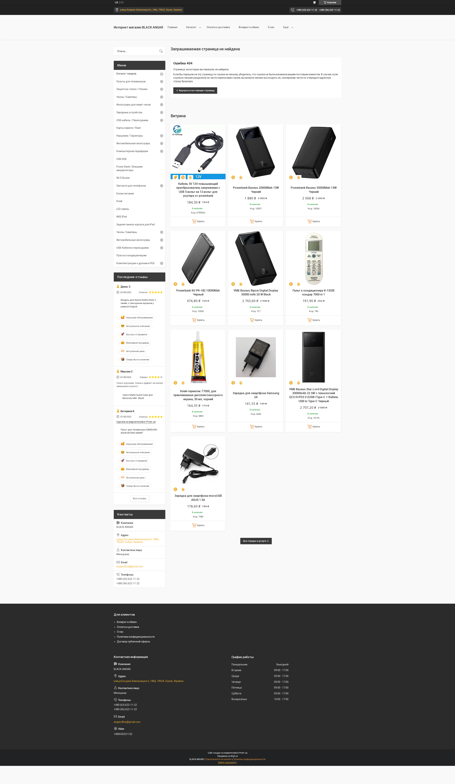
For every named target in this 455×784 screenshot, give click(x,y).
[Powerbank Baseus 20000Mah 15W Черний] (255, 151)
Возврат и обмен (249, 27)
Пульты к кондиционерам (131, 255)
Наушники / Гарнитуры (129, 135)
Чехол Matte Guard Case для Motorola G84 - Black (137, 396)
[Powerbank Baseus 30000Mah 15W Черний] (313, 151)
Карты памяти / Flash (128, 127)
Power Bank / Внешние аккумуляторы (129, 168)
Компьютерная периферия (132, 151)
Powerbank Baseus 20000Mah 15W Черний (256, 189)
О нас (271, 27)
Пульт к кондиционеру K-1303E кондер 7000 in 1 (314, 292)
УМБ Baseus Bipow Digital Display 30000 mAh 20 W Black (256, 292)
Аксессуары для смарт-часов (133, 104)
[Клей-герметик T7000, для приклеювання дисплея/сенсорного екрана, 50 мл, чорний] (198, 357)
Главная (172, 27)
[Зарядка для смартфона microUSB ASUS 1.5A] (198, 463)
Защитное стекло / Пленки (131, 89)
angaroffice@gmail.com (129, 566)
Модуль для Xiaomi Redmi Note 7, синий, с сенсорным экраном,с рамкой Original (138, 303)
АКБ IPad (121, 216)
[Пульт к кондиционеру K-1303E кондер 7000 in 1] (313, 258)
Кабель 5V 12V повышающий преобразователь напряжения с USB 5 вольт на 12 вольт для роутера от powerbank (198, 189)
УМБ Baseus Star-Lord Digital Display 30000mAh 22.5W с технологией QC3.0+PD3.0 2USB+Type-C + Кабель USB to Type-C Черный (313, 395)
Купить (201, 221)
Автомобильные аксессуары (133, 143)
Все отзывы (139, 498)
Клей (119, 201)
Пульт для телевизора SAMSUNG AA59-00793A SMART (139, 431)
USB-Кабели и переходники (132, 247)
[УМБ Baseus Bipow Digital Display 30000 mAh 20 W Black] (255, 258)
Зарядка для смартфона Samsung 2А (256, 395)
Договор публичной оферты (133, 641)
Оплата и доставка (218, 27)
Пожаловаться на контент (218, 759)
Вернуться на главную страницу (196, 90)
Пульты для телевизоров (131, 81)
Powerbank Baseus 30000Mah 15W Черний (314, 189)
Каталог (191, 27)
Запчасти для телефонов (131, 185)
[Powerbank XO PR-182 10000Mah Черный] (198, 258)
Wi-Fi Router (123, 177)
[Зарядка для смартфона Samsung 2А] (255, 357)
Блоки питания (125, 193)
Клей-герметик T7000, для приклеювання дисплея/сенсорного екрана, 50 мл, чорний (198, 395)
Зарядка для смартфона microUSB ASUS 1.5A (198, 497)
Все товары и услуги (254, 541)
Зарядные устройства (129, 112)
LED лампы (122, 209)
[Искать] (161, 51)
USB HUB (121, 159)
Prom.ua (243, 753)
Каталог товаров (126, 73)
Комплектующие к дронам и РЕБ (135, 263)
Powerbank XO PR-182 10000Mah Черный (198, 292)
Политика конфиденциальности (136, 636)
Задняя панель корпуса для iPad (135, 224)
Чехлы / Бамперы (126, 97)
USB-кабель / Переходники (132, 120)
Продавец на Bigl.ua (227, 756)
